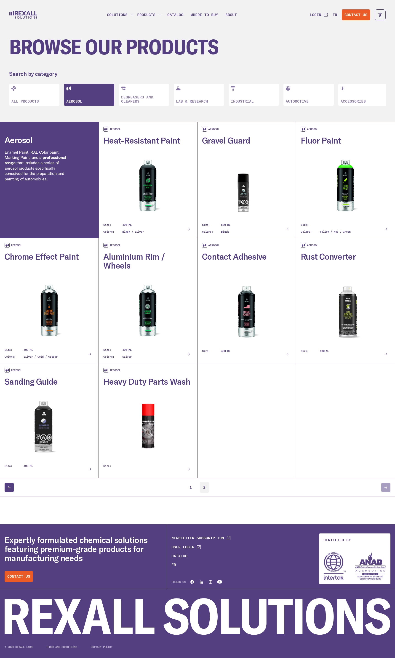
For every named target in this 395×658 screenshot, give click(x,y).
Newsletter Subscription (197, 538)
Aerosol (74, 101)
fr (335, 15)
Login (315, 15)
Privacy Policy (101, 647)
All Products (25, 101)
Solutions (117, 15)
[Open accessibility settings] (380, 14)
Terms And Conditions (61, 647)
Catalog (175, 15)
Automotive (297, 101)
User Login (182, 547)
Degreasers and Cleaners (137, 99)
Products (146, 15)
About (231, 15)
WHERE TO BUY (204, 15)
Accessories (353, 101)
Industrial (242, 101)
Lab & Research (192, 101)
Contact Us (355, 15)
